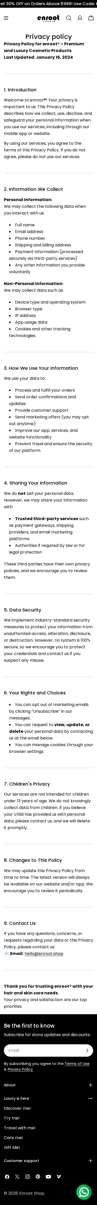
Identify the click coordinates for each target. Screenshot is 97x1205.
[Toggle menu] (6, 18)
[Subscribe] (87, 1050)
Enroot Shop (31, 1193)
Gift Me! (12, 1147)
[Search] (69, 18)
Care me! (13, 1138)
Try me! (12, 1118)
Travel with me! (19, 1128)
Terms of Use (77, 1063)
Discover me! (17, 1108)
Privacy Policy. (20, 1069)
